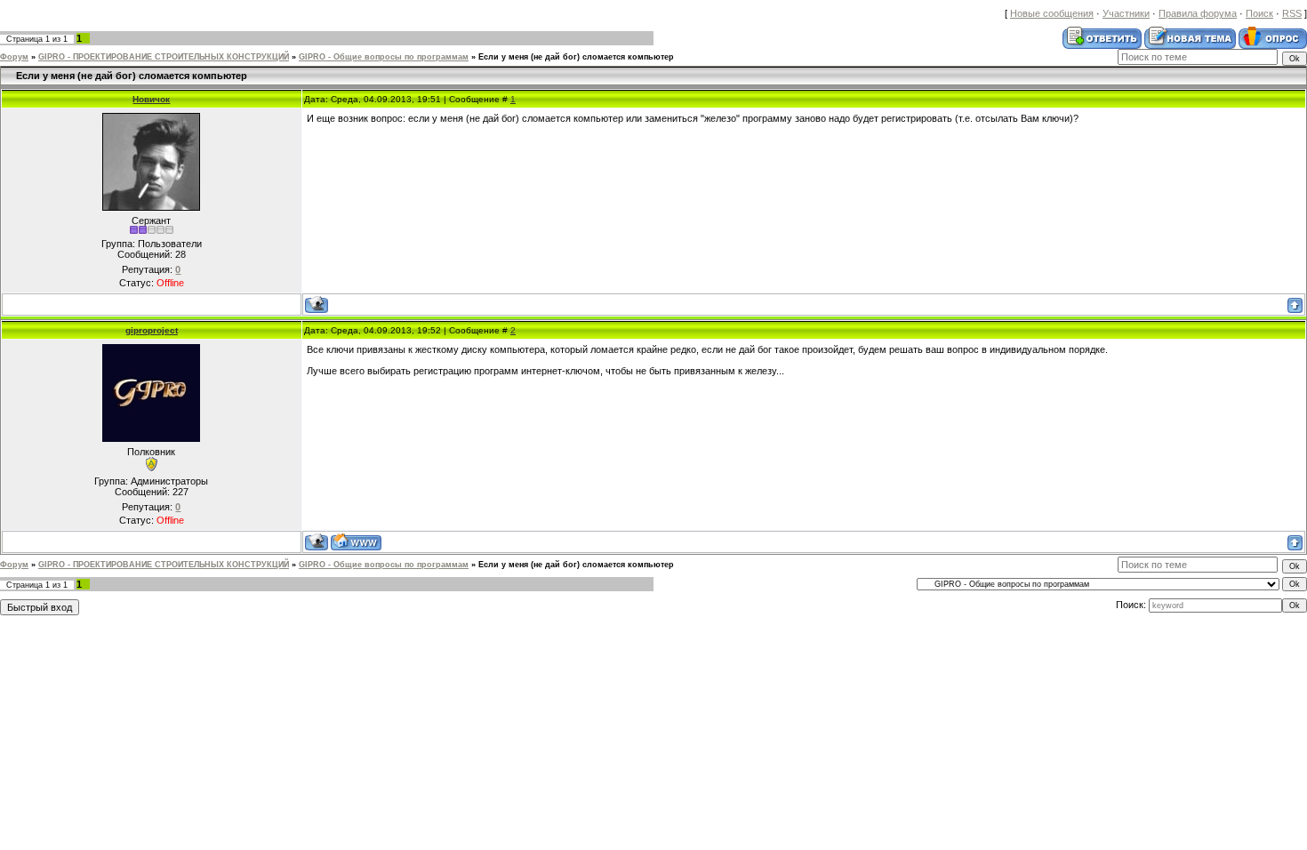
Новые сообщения (1052, 13)
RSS (1292, 13)
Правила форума (1198, 13)
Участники (1126, 13)
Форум (14, 56)
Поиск (1259, 13)
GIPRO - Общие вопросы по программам (384, 56)
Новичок (151, 99)
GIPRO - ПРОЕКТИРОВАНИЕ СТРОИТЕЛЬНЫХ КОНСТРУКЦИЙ (163, 56)
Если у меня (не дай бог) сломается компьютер (576, 56)
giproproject (151, 330)
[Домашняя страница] (356, 541)
